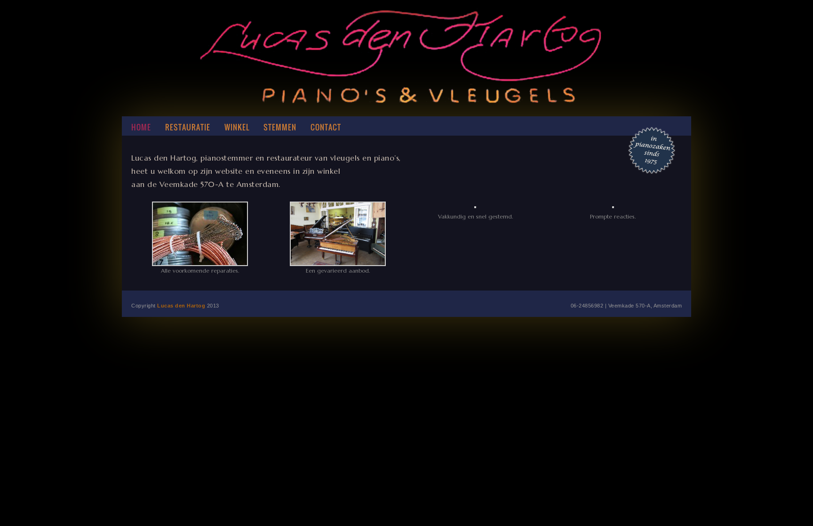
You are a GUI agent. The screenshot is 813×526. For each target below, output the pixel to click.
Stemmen (279, 127)
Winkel (236, 127)
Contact (326, 127)
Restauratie (187, 127)
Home (141, 127)
